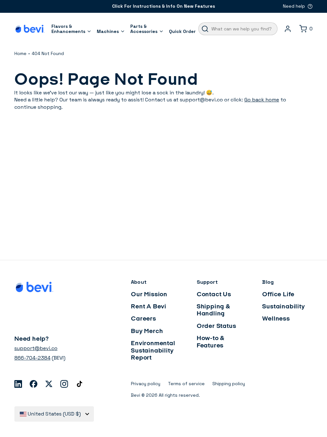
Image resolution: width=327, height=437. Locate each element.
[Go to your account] (287, 28)
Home (20, 53)
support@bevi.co (35, 348)
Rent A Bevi (148, 307)
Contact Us (214, 294)
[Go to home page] (30, 28)
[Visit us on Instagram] (64, 384)
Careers (143, 319)
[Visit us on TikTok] (79, 384)
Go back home (261, 99)
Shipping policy (228, 383)
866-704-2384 (32, 357)
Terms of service (186, 383)
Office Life (278, 294)
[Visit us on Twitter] (49, 384)
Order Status (216, 326)
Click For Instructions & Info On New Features (163, 6)
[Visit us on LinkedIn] (18, 384)
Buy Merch (147, 331)
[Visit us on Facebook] (33, 384)
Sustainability (283, 307)
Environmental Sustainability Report (153, 350)
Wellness (276, 319)
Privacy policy (145, 383)
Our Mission (149, 294)
